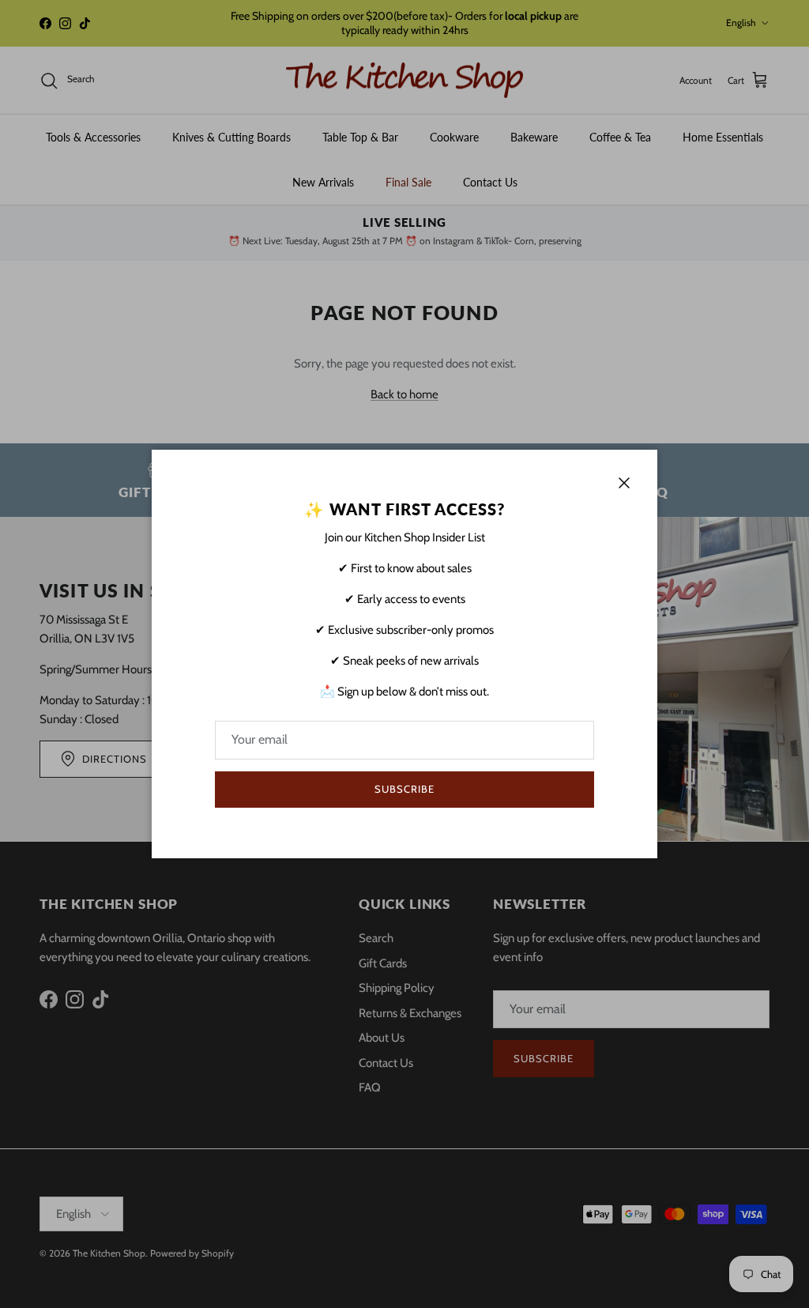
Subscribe (404, 788)
